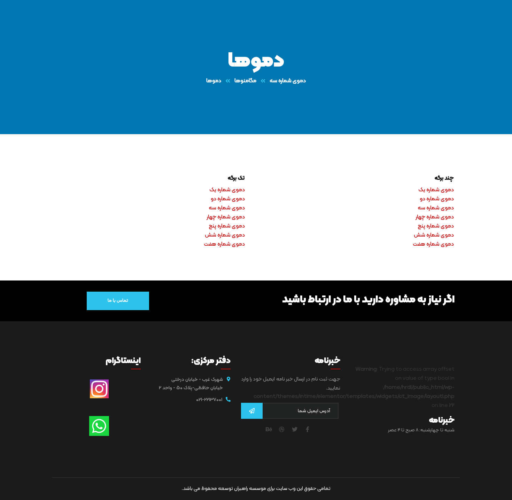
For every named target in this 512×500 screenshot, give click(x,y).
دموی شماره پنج (436, 226)
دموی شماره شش (434, 235)
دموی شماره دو (437, 199)
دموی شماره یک (436, 190)
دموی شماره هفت (433, 244)
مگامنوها (245, 81)
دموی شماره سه (288, 81)
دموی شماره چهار (435, 217)
